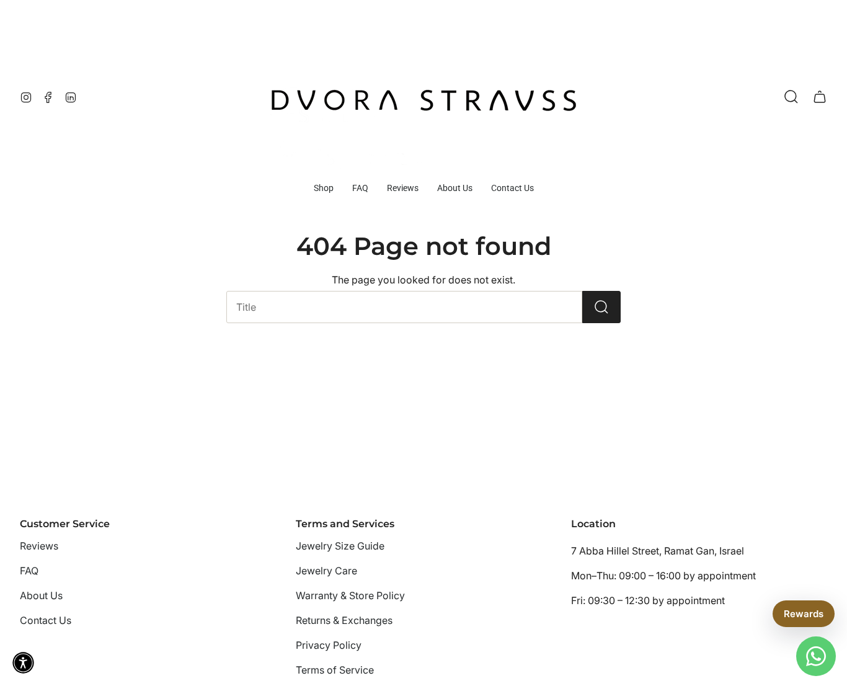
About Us (41, 595)
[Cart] (819, 96)
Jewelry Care (326, 570)
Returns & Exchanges (344, 620)
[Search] (601, 307)
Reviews (39, 546)
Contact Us (45, 620)
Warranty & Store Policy (350, 595)
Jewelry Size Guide (340, 546)
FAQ (29, 570)
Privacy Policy (328, 645)
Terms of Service (335, 670)
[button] (323, 188)
